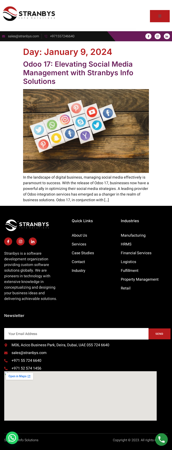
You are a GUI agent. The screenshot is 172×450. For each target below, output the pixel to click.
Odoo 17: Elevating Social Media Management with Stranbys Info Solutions (78, 73)
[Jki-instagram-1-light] (158, 36)
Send (159, 333)
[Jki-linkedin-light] (167, 36)
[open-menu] (160, 16)
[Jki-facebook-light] (148, 36)
